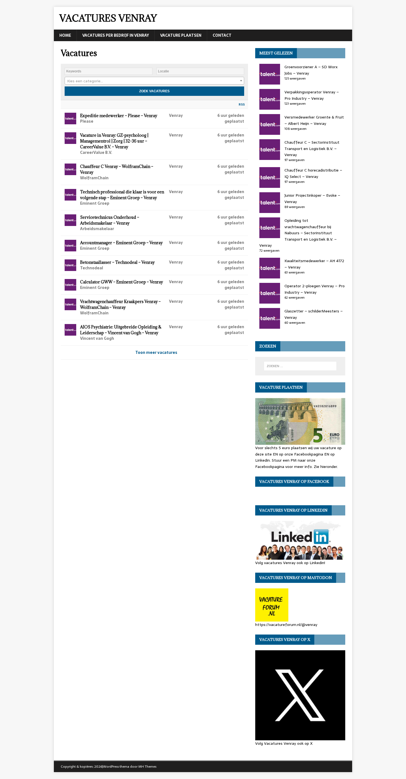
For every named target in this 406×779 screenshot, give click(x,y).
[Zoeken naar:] (300, 366)
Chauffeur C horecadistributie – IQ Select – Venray (313, 173)
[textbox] (154, 81)
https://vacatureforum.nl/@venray (286, 624)
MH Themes (147, 766)
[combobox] (154, 81)
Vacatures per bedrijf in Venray (115, 35)
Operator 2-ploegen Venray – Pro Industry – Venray (314, 289)
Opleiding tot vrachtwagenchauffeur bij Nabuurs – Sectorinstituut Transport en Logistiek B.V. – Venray (298, 232)
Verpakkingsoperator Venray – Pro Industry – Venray (311, 95)
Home (65, 35)
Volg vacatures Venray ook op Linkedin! (290, 562)
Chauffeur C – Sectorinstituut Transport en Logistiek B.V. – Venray (311, 148)
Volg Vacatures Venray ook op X (284, 743)
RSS (242, 104)
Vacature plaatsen (180, 35)
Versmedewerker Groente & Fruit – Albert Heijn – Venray (314, 120)
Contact (222, 35)
